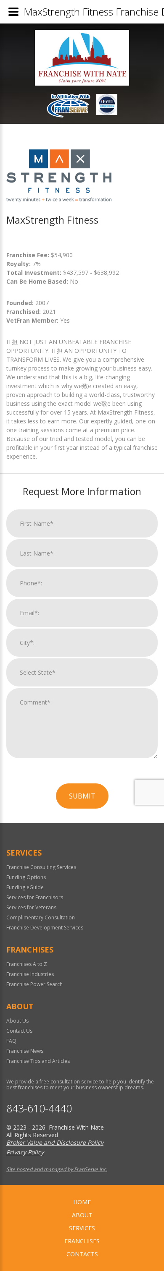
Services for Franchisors (34, 897)
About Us (17, 1020)
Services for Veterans (31, 907)
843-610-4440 (39, 1108)
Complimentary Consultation (40, 917)
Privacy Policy (25, 1152)
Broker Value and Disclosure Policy (54, 1142)
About (82, 1215)
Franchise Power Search (34, 984)
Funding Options (26, 877)
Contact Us (19, 1030)
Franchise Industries (30, 974)
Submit (82, 796)
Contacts (82, 1254)
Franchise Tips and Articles (38, 1061)
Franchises (82, 1241)
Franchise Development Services (44, 927)
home (82, 1202)
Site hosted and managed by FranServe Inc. (56, 1169)
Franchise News (24, 1050)
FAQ (11, 1040)
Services (82, 1228)
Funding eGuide (25, 887)
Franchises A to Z (26, 964)
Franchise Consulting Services (41, 867)
